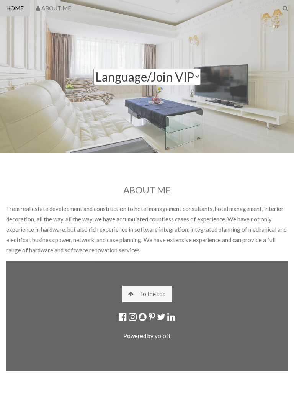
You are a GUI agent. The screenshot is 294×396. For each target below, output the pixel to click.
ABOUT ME (55, 8)
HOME (15, 8)
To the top (153, 293)
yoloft (163, 335)
